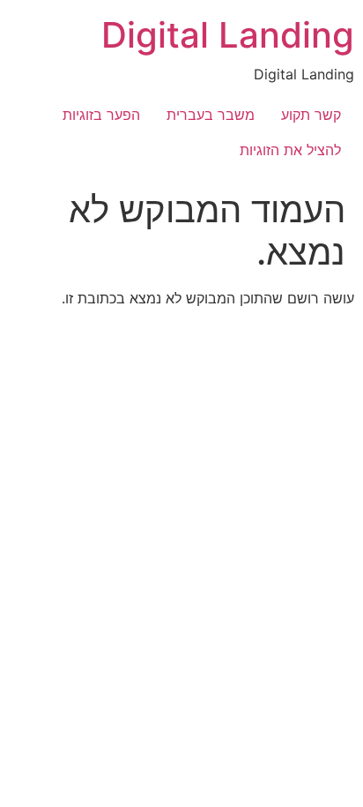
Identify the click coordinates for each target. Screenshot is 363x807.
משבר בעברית (211, 114)
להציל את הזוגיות (290, 150)
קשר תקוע (311, 114)
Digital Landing (227, 34)
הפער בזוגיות (101, 114)
